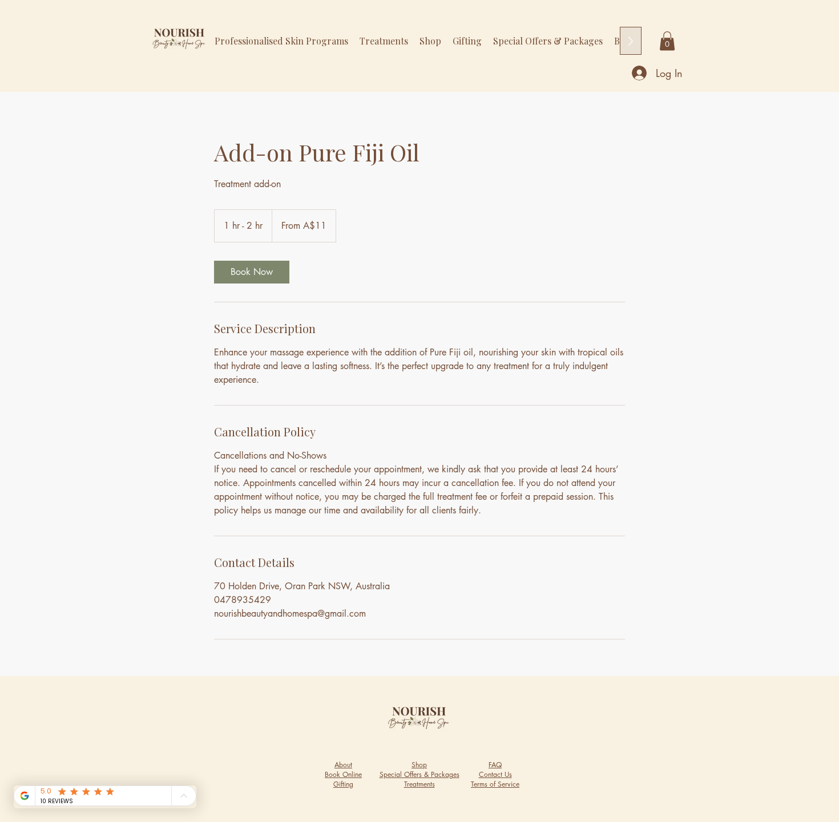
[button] (667, 40)
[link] (251, 272)
